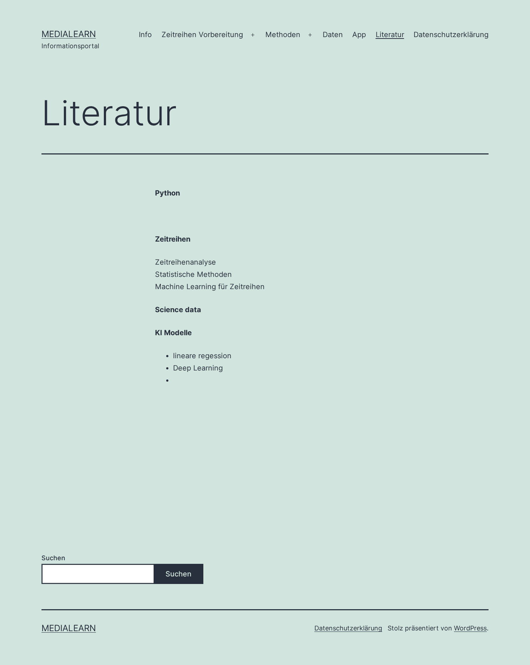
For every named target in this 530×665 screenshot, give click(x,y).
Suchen (53, 558)
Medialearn (68, 34)
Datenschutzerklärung (451, 34)
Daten (333, 34)
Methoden (282, 34)
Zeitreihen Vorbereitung (202, 34)
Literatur (390, 34)
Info (145, 34)
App (359, 34)
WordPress (470, 628)
